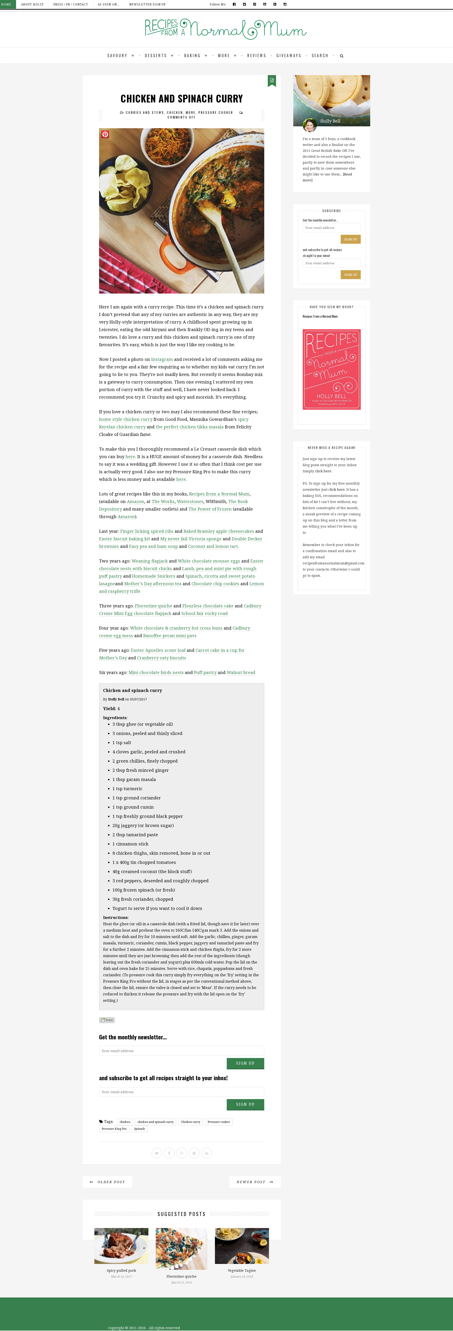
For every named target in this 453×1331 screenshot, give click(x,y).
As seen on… (109, 4)
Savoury (117, 55)
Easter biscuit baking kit (124, 539)
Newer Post (252, 1182)
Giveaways (289, 55)
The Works (163, 501)
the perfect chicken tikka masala (190, 427)
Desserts (156, 55)
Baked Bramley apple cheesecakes (219, 531)
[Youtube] (265, 4)
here (130, 456)
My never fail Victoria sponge (191, 539)
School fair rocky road (204, 613)
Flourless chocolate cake (208, 606)
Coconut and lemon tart (213, 546)
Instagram (162, 359)
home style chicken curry (125, 419)
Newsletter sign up (147, 4)
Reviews (256, 55)
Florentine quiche (153, 606)
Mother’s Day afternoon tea (152, 583)
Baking (192, 55)
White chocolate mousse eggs (209, 561)
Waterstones (190, 501)
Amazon (135, 501)
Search (320, 55)
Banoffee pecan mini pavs (170, 635)
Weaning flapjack (150, 561)
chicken (125, 1122)
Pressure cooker (219, 1122)
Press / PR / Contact (70, 4)
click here (323, 471)
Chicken (175, 112)
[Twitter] (244, 4)
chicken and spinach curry (156, 1122)
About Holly (32, 4)
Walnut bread (241, 672)
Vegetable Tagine (242, 1270)
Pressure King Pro (114, 1129)
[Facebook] (234, 4)
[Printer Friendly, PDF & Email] (107, 1021)
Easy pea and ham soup (153, 546)
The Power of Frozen (210, 509)
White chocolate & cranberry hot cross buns (176, 628)
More (224, 55)
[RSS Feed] (275, 4)
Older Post (110, 1182)
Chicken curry (190, 1122)
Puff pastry (205, 672)
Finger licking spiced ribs (146, 531)
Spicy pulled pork (121, 1270)
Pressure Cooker (215, 112)
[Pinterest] (255, 4)
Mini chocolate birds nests (156, 672)
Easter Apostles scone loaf (159, 650)
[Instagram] (284, 4)
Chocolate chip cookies (215, 583)
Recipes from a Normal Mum (219, 494)
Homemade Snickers (153, 576)
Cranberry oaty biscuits (161, 658)
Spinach (139, 1129)
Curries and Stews (145, 112)
